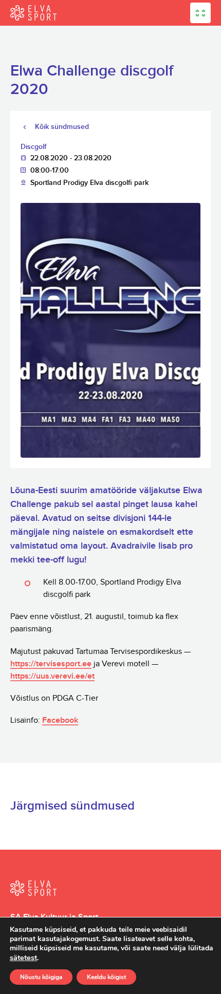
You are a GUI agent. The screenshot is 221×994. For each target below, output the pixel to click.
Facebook (60, 720)
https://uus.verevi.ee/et (52, 676)
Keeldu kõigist (106, 977)
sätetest (23, 957)
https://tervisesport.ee (50, 664)
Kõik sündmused (62, 126)
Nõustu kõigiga (41, 977)
